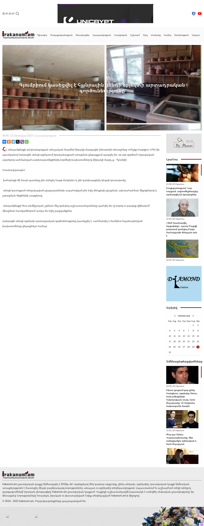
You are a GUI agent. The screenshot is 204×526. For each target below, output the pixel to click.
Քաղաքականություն (61, 35)
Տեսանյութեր (82, 35)
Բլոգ (145, 35)
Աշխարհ (135, 35)
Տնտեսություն (181, 35)
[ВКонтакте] (4, 142)
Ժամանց (156, 35)
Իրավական (120, 35)
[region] (184, 213)
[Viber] (22, 142)
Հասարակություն (102, 35)
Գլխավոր (42, 35)
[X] (18, 142)
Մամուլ (167, 35)
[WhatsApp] (27, 142)
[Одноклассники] (9, 142)
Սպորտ (196, 35)
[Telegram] (13, 142)
